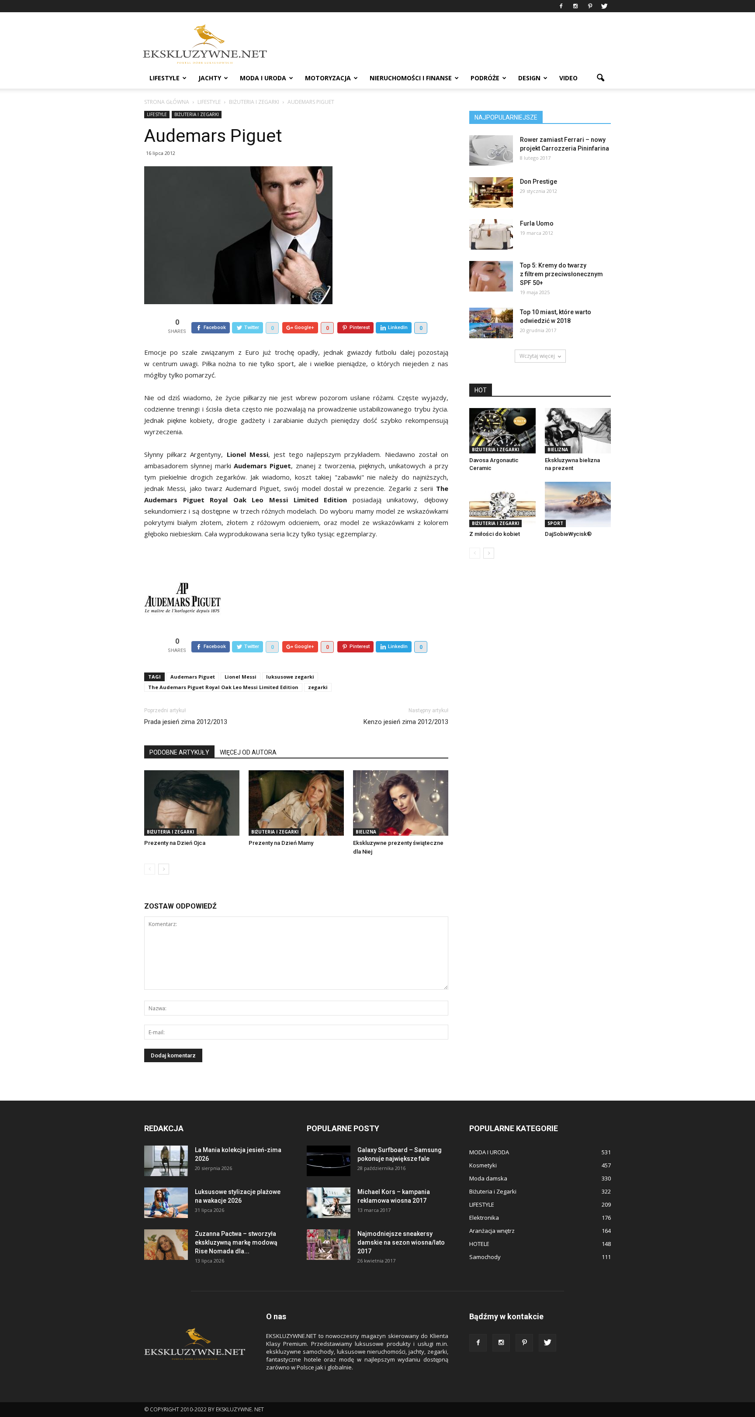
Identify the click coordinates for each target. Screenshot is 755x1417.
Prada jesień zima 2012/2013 (185, 722)
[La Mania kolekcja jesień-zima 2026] (166, 1161)
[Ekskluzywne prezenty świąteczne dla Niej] (400, 803)
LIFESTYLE (164, 78)
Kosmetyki (483, 1165)
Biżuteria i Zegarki (196, 114)
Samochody (485, 1257)
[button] (600, 78)
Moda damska (488, 1178)
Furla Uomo (537, 223)
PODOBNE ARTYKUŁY (179, 752)
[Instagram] (575, 6)
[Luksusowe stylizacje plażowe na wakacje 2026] (166, 1202)
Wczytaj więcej (537, 356)
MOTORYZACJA (328, 78)
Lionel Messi (240, 676)
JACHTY (209, 78)
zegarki (318, 687)
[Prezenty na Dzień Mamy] (296, 803)
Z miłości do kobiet (494, 534)
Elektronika (484, 1217)
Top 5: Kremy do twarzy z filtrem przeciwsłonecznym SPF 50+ (561, 274)
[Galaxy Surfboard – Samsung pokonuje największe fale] (328, 1161)
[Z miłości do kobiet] (502, 504)
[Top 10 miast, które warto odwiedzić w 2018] (491, 323)
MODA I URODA (263, 78)
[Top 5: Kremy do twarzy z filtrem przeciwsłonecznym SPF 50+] (491, 276)
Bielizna (366, 832)
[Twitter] (604, 6)
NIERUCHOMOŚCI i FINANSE (411, 78)
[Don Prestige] (491, 192)
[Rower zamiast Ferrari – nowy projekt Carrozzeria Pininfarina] (491, 150)
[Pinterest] (589, 6)
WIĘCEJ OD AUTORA (248, 752)
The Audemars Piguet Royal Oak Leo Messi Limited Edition (223, 687)
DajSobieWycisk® (568, 534)
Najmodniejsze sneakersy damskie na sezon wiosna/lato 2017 (401, 1242)
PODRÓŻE (485, 78)
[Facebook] (561, 6)
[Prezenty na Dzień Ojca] (191, 803)
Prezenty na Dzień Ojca (174, 843)
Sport (555, 523)
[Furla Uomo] (491, 234)
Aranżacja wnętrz (492, 1231)
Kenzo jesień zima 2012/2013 (406, 722)
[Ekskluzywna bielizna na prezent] (578, 430)
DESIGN (529, 78)
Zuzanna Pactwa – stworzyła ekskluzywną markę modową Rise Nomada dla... (236, 1242)
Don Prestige (538, 181)
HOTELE (479, 1244)
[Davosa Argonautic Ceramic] (502, 430)
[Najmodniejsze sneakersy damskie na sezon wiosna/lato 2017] (328, 1244)
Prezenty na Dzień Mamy (281, 843)
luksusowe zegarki (290, 676)
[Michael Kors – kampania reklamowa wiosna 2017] (328, 1202)
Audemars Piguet (192, 676)
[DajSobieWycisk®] (578, 504)
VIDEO (568, 78)
